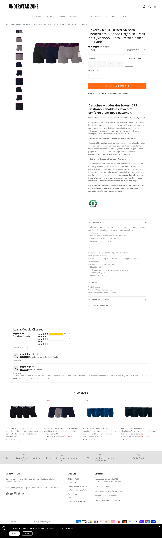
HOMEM (39, 16)
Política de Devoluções (76, 490)
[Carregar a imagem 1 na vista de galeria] (57, 53)
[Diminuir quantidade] (90, 75)
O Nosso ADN (73, 479)
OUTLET (115, 16)
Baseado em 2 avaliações (23, 336)
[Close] (159, 526)
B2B (124, 16)
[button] (94, 46)
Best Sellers (72, 494)
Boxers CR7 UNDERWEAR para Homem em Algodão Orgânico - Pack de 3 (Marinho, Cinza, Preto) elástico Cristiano (49, 24)
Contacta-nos (115, 500)
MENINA (73, 16)
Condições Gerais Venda (77, 486)
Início (7, 24)
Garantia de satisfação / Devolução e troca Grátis (108, 93)
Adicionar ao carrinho (117, 86)
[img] (25, 354)
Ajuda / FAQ (72, 482)
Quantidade (93, 71)
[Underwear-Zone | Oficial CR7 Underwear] (24, 6)
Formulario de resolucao (77, 501)
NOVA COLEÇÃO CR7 (99, 16)
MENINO (50, 16)
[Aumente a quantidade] (100, 75)
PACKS (84, 16)
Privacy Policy (69, 528)
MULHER (62, 16)
